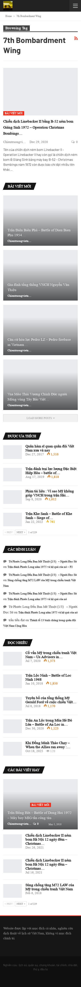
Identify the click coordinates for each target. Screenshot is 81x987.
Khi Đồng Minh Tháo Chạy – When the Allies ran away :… (47, 745)
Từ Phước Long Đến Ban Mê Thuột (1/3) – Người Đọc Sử (43, 593)
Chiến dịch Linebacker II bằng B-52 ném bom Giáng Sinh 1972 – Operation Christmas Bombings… (38, 127)
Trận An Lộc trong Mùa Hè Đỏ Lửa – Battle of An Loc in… (48, 722)
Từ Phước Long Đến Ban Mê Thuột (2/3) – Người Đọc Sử (43, 561)
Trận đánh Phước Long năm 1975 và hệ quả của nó (37, 599)
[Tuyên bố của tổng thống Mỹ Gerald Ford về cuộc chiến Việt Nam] (12, 704)
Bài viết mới (14, 113)
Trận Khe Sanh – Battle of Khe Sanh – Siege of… (48, 516)
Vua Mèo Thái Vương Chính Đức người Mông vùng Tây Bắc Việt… (37, 396)
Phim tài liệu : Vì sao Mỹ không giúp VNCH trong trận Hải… (49, 493)
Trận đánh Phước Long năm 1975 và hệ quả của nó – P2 (40, 566)
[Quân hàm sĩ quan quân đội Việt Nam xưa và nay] (12, 452)
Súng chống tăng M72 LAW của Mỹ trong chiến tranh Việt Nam (49, 887)
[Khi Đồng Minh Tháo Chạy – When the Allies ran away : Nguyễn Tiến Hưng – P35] (12, 749)
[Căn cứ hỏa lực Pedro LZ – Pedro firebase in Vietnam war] (40, 330)
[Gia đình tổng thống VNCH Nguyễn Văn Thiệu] (40, 275)
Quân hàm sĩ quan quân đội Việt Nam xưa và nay (49, 448)
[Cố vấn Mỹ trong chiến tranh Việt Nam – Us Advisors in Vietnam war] (12, 659)
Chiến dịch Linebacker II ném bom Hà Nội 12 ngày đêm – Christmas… (48, 839)
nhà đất (72, 965)
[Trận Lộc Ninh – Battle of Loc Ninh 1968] (12, 681)
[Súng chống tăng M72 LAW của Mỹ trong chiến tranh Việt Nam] (12, 891)
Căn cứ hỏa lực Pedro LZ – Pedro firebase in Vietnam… (39, 342)
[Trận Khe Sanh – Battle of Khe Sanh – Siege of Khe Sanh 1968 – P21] (12, 520)
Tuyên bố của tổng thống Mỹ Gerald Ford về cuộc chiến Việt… (50, 700)
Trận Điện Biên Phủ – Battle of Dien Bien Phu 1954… (39, 232)
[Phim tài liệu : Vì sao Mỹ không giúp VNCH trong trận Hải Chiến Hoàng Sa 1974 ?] (12, 497)
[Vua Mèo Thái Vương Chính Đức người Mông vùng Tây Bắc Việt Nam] (40, 384)
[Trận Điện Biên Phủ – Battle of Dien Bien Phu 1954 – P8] (40, 220)
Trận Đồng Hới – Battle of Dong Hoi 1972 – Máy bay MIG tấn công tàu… (40, 815)
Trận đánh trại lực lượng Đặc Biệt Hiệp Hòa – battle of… (50, 471)
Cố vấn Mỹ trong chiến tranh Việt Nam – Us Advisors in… (50, 655)
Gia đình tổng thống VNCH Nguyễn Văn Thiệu (38, 287)
